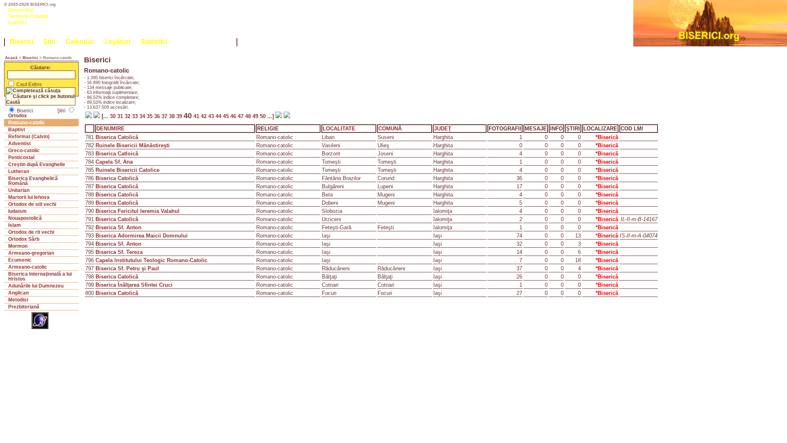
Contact (17, 22)
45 (226, 116)
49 (256, 116)
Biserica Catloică (117, 154)
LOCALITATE (339, 129)
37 (165, 116)
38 (172, 116)
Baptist (16, 129)
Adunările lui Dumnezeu (36, 285)
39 (180, 116)
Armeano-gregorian (31, 253)
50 (263, 116)
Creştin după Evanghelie (36, 164)
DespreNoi (20, 10)
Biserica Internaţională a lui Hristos (40, 276)
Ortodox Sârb (23, 239)
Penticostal (21, 157)
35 (150, 116)
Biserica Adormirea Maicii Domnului (142, 236)
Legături (117, 41)
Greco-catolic (24, 150)
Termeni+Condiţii (28, 16)
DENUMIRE (110, 129)
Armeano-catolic (27, 267)
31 (121, 116)
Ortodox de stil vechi (32, 204)
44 (219, 116)
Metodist (18, 299)
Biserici (21, 41)
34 (143, 116)
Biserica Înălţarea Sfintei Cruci (134, 285)
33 (135, 116)
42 (204, 116)
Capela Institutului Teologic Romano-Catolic (151, 260)
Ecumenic (20, 260)
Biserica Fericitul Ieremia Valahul (138, 211)
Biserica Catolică (117, 137)
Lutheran (18, 171)
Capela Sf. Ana (114, 162)
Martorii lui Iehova (29, 197)
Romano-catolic (26, 122)
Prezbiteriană (23, 306)
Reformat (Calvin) (29, 136)
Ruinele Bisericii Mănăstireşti (133, 145)
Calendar (80, 41)
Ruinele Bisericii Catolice (127, 170)
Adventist (19, 143)
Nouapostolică (25, 218)
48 (248, 116)
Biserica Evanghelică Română (33, 181)
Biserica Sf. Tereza (119, 252)
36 (157, 116)
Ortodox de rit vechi (31, 232)
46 (234, 116)
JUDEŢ (442, 129)
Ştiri (49, 41)
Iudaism (17, 211)
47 (241, 116)
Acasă (11, 57)
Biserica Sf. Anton (118, 227)
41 (196, 116)
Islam (14, 225)
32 (128, 116)
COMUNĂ (390, 129)
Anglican (18, 292)
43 (212, 116)
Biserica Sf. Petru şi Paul (127, 268)
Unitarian (19, 190)
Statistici (154, 41)
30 (112, 116)
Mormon (17, 246)
